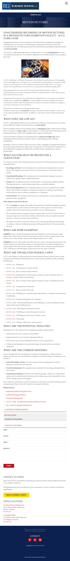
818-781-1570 (7, 512)
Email (5, 442)
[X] (35, 540)
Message (6, 448)
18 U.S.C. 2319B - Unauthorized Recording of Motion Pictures (26, 402)
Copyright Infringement (16, 410)
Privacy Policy (35, 557)
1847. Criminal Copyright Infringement (19, 405)
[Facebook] (29, 540)
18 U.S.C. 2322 (10, 319)
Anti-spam (42, 557)
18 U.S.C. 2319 (10, 299)
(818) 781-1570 (36, 15)
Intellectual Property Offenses (16, 395)
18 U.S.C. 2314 (10, 275)
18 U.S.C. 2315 (10, 281)
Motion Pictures (10, 415)
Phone (6, 436)
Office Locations (13, 501)
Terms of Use (28, 557)
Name (5, 430)
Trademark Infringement (14, 398)
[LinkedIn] (40, 540)
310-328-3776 (7, 522)
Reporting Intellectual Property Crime (18, 391)
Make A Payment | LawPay (16, 495)
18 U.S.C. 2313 (10, 271)
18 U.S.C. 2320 (10, 312)
